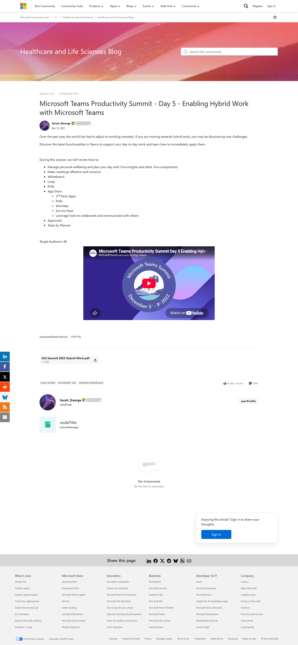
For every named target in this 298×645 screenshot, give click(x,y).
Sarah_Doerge (61, 123)
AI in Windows (22, 614)
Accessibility (247, 620)
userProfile (248, 401)
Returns (66, 601)
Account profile (69, 581)
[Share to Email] (189, 560)
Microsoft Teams (157, 614)
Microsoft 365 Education (119, 601)
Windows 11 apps (23, 627)
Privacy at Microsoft (250, 601)
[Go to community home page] (23, 6)
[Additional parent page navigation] (55, 17)
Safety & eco (217, 638)
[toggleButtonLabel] (275, 17)
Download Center (70, 588)
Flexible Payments (71, 627)
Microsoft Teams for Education (121, 594)
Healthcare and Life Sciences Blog (115, 17)
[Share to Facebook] (155, 560)
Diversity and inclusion (252, 614)
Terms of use (183, 638)
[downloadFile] (95, 360)
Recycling (232, 638)
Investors (245, 607)
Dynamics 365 (156, 594)
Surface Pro (20, 581)
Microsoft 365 (156, 601)
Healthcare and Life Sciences (78, 17)
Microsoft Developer (206, 588)
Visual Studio (202, 627)
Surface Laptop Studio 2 (26, 594)
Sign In (271, 6)
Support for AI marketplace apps (212, 601)
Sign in (216, 534)
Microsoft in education (118, 581)
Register (258, 6)
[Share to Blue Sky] (176, 560)
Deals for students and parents (122, 620)
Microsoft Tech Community (209, 607)
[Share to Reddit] (169, 560)
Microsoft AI (155, 581)
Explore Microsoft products (28, 620)
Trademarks (200, 638)
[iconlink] (48, 424)
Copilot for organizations (27, 601)
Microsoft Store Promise (74, 620)
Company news (248, 594)
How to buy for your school (120, 607)
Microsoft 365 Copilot (159, 620)
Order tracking (69, 607)
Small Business (156, 627)
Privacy (148, 638)
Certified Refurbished (72, 614)
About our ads (249, 638)
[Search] (246, 6)
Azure (199, 581)
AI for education (114, 627)
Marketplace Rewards (207, 620)
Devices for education (117, 588)
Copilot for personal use (27, 607)
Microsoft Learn (204, 594)
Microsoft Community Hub (34, 17)
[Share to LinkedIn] (149, 560)
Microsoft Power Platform (161, 607)
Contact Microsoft (131, 638)
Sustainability (247, 627)
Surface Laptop (22, 588)
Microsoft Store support (73, 594)
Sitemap (113, 638)
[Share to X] (162, 560)
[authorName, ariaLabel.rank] (45, 126)
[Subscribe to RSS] (182, 560)
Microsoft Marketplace (207, 614)
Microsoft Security (158, 588)
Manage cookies (164, 638)
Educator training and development (124, 614)
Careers (245, 581)
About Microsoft (249, 588)
